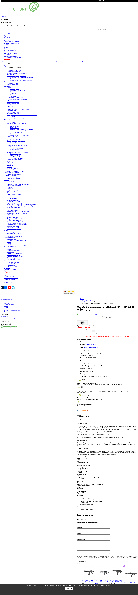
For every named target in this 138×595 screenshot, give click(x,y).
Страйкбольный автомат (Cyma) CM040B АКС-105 (116, 581)
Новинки (59, 61)
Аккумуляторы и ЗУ (9, 46)
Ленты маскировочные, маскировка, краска (19, 118)
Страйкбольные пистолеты (14, 83)
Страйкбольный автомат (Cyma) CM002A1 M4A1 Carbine (101, 582)
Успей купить (72, 61)
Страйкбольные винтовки (14, 68)
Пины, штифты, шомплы (14, 169)
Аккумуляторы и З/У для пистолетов (17, 224)
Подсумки (10, 106)
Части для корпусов (15, 154)
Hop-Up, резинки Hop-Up (14, 194)
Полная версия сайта (42, 1)
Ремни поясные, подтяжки (14, 112)
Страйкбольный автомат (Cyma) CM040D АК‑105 (130, 583)
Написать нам (4, 316)
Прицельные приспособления (15, 256)
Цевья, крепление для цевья (14, 132)
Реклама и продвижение (20, 318)
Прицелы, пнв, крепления (11, 50)
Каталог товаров (5, 33)
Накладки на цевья (12, 164)
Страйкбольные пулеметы (14, 70)
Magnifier (9, 249)
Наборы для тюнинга (13, 208)
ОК (93, 331)
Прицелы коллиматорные (14, 250)
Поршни (9, 187)
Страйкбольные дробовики (14, 71)
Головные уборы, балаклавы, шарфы (17, 99)
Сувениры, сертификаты (10, 56)
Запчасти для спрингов (13, 207)
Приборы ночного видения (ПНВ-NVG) (18, 253)
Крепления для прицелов (14, 259)
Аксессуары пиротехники (14, 174)
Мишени (9, 167)
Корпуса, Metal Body (15, 155)
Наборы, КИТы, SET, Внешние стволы (17, 156)
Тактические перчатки (13, 102)
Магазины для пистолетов (14, 233)
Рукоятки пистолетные (16, 139)
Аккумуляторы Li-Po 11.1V (14, 216)
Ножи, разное (10, 162)
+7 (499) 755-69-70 (91, 344)
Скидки (6, 306)
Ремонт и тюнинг (44, 61)
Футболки (13, 96)
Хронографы (10, 165)
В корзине (3, 16)
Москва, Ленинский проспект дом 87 (91, 360)
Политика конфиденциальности (12, 310)
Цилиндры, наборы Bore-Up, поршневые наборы (20, 206)
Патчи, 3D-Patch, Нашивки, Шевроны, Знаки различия (22, 115)
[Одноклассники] (83, 410)
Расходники (7, 51)
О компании (33, 1)
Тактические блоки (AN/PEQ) (18, 131)
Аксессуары (7, 40)
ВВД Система (11, 181)
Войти (100, 0)
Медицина (7, 54)
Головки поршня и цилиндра (15, 182)
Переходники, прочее (16, 151)
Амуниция (7, 38)
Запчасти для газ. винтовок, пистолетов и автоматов (21, 204)
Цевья (11, 133)
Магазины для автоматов (14, 232)
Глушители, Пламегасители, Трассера (17, 145)
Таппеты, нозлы (11, 191)
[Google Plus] (87, 410)
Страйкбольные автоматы (14, 67)
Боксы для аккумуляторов (14, 229)
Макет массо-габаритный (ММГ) (16, 171)
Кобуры (9, 107)
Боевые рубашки (14, 89)
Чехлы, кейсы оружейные (14, 177)
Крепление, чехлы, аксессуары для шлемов (22, 245)
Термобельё (13, 93)
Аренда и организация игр (21, 61)
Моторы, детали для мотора (14, 185)
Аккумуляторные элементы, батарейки (17, 223)
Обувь (8, 100)
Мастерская (79, 61)
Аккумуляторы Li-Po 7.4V (14, 217)
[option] (87, 577)
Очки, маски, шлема (9, 49)
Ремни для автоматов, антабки (15, 120)
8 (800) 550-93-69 (9, 24)
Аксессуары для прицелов (14, 258)
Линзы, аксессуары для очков (18, 240)
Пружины (9, 193)
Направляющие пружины (14, 190)
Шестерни (10, 188)
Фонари (12, 125)
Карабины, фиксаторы (13, 113)
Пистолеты (7, 37)
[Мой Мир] (85, 410)
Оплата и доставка (97, 61)
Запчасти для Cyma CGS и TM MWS (17, 213)
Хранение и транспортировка (12, 43)
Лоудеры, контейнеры (13, 262)
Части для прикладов (16, 143)
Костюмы (12, 94)
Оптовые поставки (8, 61)
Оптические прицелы (13, 247)
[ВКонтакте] (78, 410)
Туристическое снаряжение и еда (13, 57)
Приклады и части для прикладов (16, 141)
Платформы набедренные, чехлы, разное (18, 109)
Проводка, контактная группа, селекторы (18, 184)
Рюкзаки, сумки (11, 110)
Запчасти (6, 44)
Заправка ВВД (53, 61)
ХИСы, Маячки (14, 128)
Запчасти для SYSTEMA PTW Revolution (18, 211)
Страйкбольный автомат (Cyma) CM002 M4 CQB (87, 581)
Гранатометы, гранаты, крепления (16, 76)
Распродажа (7, 59)
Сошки (9, 161)
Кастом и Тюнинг (12, 74)
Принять (69, 588)
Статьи (6, 307)
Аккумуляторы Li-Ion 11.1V (14, 219)
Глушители (13, 146)
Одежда (9, 87)
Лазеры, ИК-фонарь (15, 126)
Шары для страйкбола (13, 263)
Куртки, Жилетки (15, 92)
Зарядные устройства (13, 226)
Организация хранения (13, 178)
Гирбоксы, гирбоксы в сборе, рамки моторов (19, 203)
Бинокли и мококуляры (13, 255)
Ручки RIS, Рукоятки (12, 136)
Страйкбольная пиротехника (12, 41)
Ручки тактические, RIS (16, 138)
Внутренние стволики (13, 195)
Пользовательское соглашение (12, 312)
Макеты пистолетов (12, 84)
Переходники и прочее (13, 227)
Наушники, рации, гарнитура (15, 158)
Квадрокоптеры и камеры (11, 53)
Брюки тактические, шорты (17, 90)
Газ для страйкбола (12, 265)
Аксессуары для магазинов (14, 236)
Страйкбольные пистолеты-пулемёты (17, 73)
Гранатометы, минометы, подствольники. (21, 77)
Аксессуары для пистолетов (14, 159)
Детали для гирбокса (12, 200)
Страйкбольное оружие (10, 36)
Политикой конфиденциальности (102, 585)
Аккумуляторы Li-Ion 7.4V (14, 220)
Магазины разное (12, 234)
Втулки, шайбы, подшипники (15, 201)
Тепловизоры (10, 252)
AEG (11, 197)
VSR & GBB (13, 198)
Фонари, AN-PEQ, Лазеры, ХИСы (16, 123)
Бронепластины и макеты (17, 105)
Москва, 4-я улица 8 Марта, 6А (90, 347)
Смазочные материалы (13, 210)
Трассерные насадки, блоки (17, 148)
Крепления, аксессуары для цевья (19, 135)
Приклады (13, 142)
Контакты (104, 61)
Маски (9, 242)
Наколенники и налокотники (15, 97)
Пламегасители (14, 149)
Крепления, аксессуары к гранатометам (21, 80)
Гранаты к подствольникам (17, 79)
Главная (82, 299)
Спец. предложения (34, 61)
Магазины (6, 47)
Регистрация (107, 0)
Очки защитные (11, 239)
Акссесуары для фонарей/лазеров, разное (21, 129)
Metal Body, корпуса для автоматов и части (18, 152)
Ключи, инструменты (13, 168)
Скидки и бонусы (87, 61)
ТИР (2, 61)
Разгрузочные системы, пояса (15, 103)
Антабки (12, 122)
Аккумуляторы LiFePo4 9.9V (15, 221)
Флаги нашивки (14, 116)
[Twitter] (80, 410)
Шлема (9, 243)
